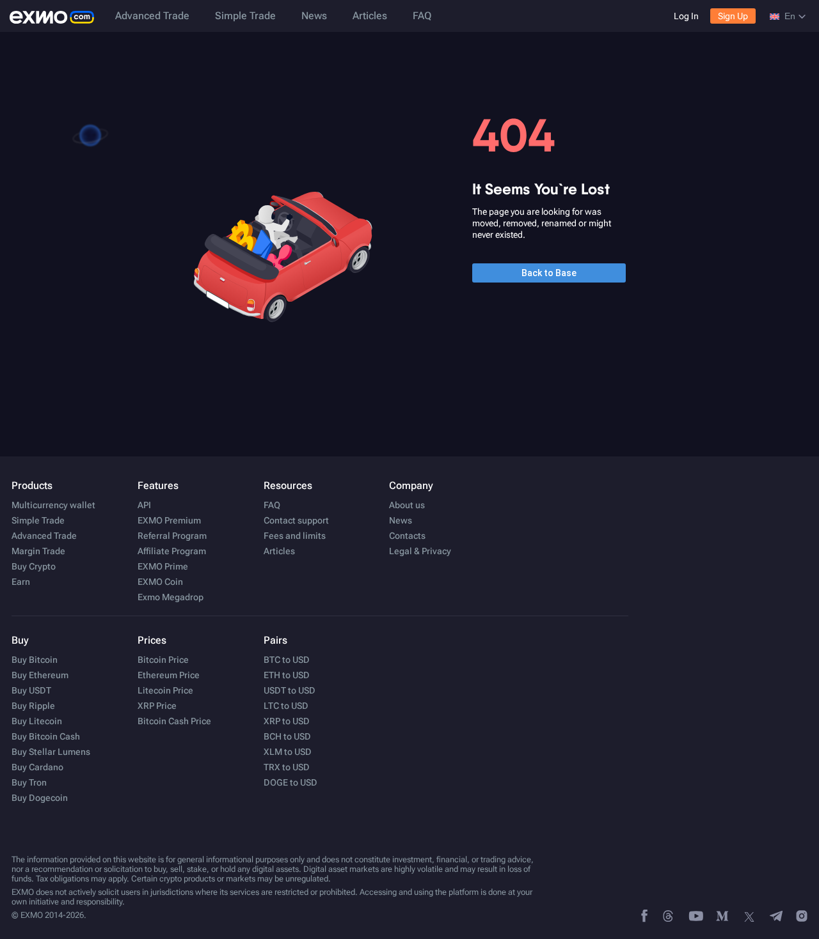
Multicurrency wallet (53, 505)
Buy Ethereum (40, 675)
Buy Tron (29, 782)
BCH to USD (287, 736)
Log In (686, 16)
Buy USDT (31, 690)
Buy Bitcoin (35, 659)
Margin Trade (38, 551)
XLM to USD (288, 751)
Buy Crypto (34, 566)
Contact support (296, 520)
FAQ (422, 16)
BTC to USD (287, 659)
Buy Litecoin (37, 721)
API (144, 505)
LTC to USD (286, 705)
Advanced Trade (152, 16)
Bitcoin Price (163, 659)
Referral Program (172, 535)
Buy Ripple (33, 705)
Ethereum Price (169, 675)
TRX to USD (287, 767)
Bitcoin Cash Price (174, 721)
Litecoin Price (165, 690)
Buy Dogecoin (40, 797)
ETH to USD (287, 675)
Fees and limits (295, 535)
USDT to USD (289, 690)
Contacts (407, 535)
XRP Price (157, 705)
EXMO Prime (163, 566)
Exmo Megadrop (170, 597)
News (314, 16)
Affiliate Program (172, 551)
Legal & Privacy (420, 551)
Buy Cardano (37, 767)
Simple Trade (245, 16)
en (789, 16)
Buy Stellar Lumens (51, 751)
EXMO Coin (160, 581)
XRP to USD (287, 721)
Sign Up (733, 16)
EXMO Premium (169, 520)
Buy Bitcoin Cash (46, 736)
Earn (21, 581)
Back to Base (548, 273)
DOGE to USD (290, 782)
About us (407, 505)
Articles (370, 16)
